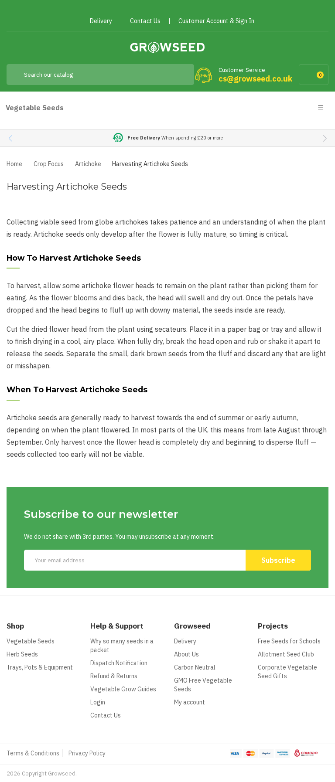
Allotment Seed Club (286, 654)
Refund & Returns (113, 676)
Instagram (187, 10)
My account (189, 702)
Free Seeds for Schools (289, 641)
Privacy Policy (87, 753)
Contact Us (105, 715)
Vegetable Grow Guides (123, 689)
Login (97, 702)
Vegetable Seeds (31, 641)
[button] (325, 138)
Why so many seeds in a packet (122, 645)
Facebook (140, 10)
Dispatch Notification (118, 663)
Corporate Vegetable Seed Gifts (287, 671)
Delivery (185, 641)
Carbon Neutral (194, 667)
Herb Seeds (22, 654)
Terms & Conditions (33, 753)
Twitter (155, 10)
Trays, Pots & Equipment (40, 667)
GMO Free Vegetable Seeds (203, 685)
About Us (186, 654)
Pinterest (171, 10)
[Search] (181, 74)
